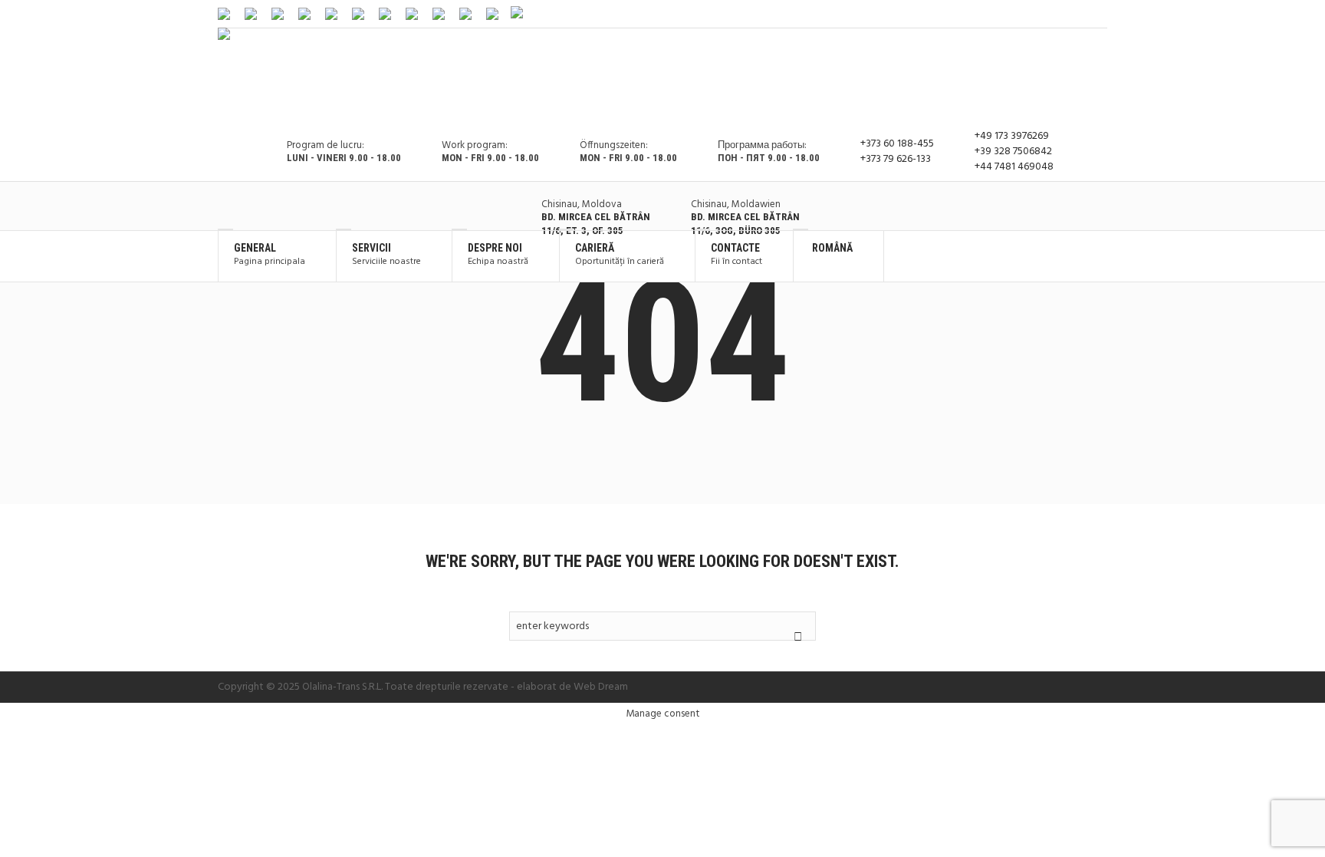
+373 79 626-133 (895, 159)
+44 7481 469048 (1014, 167)
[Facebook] (1059, 13)
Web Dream (601, 687)
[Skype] (1097, 13)
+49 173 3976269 (1012, 136)
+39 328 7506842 (1013, 152)
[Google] (1078, 13)
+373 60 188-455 (897, 144)
